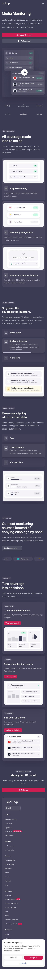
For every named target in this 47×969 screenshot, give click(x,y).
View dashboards (12, 623)
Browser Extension (11, 920)
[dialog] (23, 953)
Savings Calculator (11, 903)
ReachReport (9, 864)
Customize (23, 963)
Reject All (13, 958)
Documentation (10, 899)
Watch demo (26, 41)
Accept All (33, 958)
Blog (6, 911)
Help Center (9, 895)
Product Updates (11, 907)
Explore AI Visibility (13, 730)
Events (7, 915)
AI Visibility (8, 823)
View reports (10, 677)
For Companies (10, 846)
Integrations (9, 835)
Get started (23, 790)
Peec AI (7, 877)
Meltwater (8, 868)
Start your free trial (24, 35)
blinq (6, 885)
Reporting (8, 828)
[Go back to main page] (6, 3)
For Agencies (9, 850)
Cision (7, 873)
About (7, 934)
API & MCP (8, 831)
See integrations (10, 548)
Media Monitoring (11, 819)
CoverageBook (10, 860)
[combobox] (13, 808)
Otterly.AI (8, 881)
